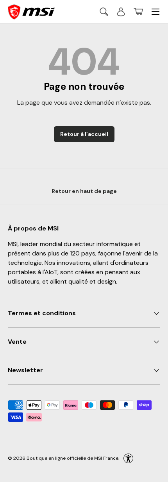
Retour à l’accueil (84, 133)
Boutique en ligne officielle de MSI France (72, 458)
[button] (138, 11)
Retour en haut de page (84, 191)
